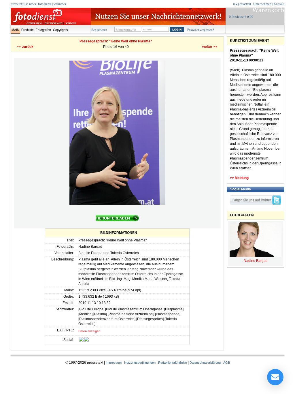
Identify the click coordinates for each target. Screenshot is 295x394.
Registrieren (99, 29)
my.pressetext (242, 3)
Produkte (27, 29)
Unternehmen (262, 3)
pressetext (17, 3)
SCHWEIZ (70, 23)
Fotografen (43, 29)
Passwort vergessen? (200, 29)
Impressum (114, 362)
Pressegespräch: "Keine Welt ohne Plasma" (116, 41)
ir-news (31, 3)
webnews (60, 3)
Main (15, 29)
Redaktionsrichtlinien (172, 362)
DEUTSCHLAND (53, 23)
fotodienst (44, 3)
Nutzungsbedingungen (140, 362)
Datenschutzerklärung (205, 362)
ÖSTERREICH (34, 23)
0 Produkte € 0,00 (241, 16)
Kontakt (279, 3)
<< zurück (25, 47)
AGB (226, 362)
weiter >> (209, 47)
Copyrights (60, 29)
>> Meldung (239, 178)
